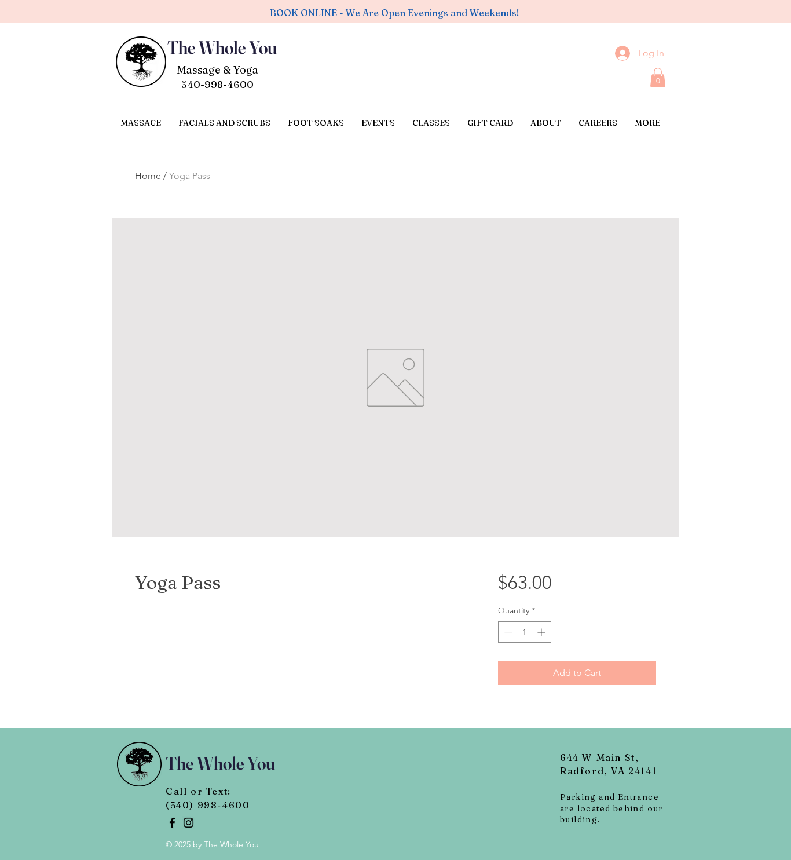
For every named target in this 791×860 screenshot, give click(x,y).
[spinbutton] (524, 632)
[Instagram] (188, 822)
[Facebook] (172, 822)
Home (148, 175)
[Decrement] (507, 632)
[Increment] (542, 632)
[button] (658, 77)
